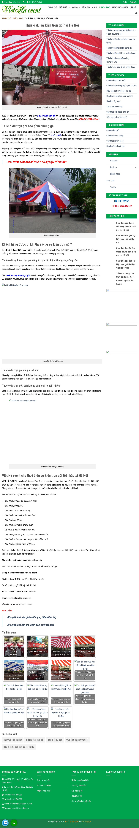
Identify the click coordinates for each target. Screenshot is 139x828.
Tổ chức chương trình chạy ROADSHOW (117, 60)
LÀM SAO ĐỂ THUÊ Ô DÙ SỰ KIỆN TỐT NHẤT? (43, 162)
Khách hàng (104, 7)
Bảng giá (86, 7)
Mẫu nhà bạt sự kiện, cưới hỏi (118, 91)
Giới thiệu (133, 2)
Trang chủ (52, 7)
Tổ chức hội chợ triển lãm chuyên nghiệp (120, 41)
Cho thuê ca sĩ (112, 130)
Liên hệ (124, 2)
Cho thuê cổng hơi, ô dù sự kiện (119, 96)
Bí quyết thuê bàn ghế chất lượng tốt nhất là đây (31, 617)
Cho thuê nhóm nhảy (115, 141)
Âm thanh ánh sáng (114, 106)
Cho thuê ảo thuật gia (115, 146)
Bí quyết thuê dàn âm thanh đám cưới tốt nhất (30, 624)
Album (94, 7)
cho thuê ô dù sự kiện (13, 740)
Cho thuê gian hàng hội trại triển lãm (121, 85)
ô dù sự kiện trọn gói (34, 740)
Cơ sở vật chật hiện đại (81, 801)
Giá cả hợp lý (77, 790)
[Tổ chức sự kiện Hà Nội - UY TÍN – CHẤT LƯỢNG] (21, 9)
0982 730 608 (17, 799)
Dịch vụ (75, 7)
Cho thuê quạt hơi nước (116, 80)
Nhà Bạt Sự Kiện (113, 101)
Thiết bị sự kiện (43, 780)
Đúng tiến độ (77, 796)
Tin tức (113, 187)
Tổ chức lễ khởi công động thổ (119, 48)
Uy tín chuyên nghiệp (80, 780)
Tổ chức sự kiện (44, 785)
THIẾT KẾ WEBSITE (72, 822)
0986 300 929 (17, 795)
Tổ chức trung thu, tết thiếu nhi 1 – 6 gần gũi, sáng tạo (121, 32)
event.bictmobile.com (20, 808)
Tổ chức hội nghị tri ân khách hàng (120, 53)
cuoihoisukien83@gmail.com (21, 804)
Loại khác (110, 180)
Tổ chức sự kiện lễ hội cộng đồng (120, 67)
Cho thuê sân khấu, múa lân (117, 112)
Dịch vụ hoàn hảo (79, 785)
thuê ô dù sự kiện (55, 740)
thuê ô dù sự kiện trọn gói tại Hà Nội (19, 747)
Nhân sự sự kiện (43, 790)
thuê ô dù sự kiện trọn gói (77, 740)
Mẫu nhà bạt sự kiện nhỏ (116, 117)
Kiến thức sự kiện (120, 7)
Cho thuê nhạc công (114, 135)
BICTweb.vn (86, 822)
